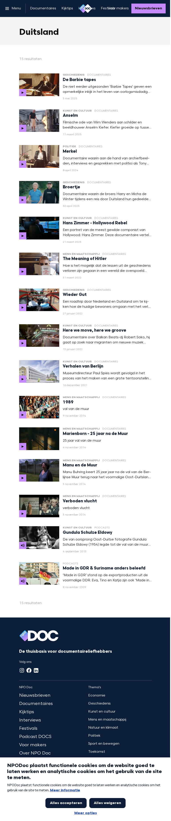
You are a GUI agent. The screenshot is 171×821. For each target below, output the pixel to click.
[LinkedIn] (36, 670)
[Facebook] (29, 670)
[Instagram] (21, 670)
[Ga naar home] (85, 8)
